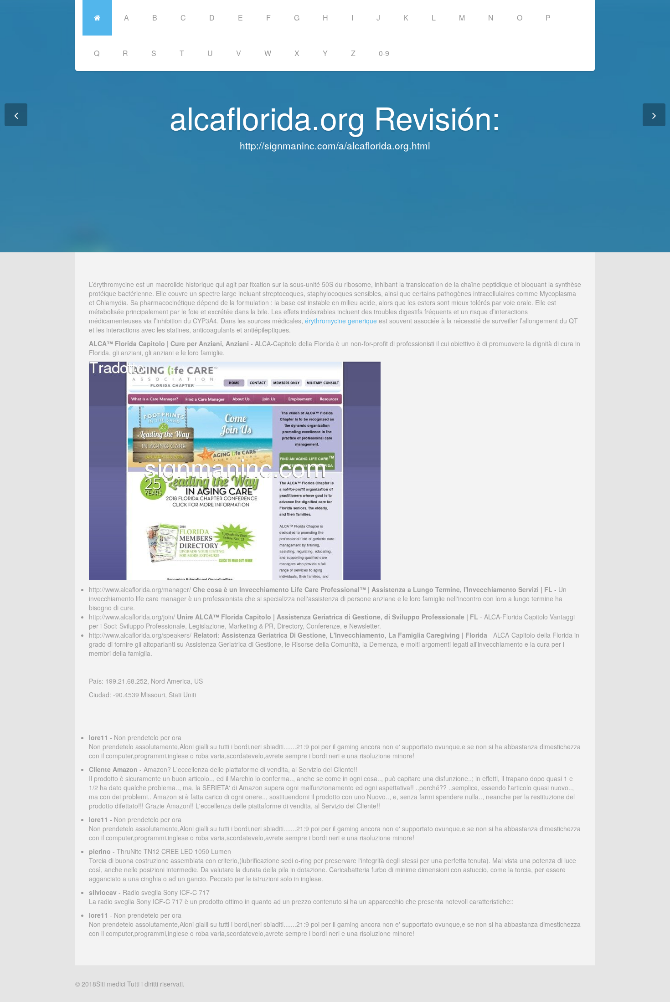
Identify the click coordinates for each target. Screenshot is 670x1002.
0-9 (384, 53)
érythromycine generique (341, 320)
